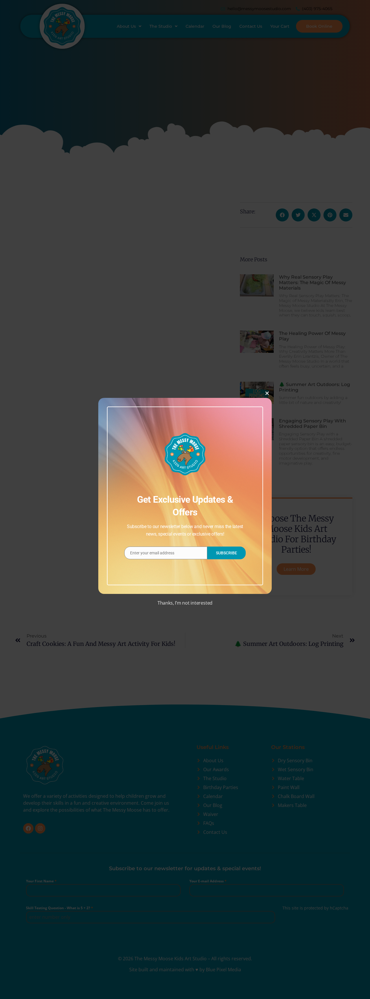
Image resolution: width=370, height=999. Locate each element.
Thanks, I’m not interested (185, 603)
